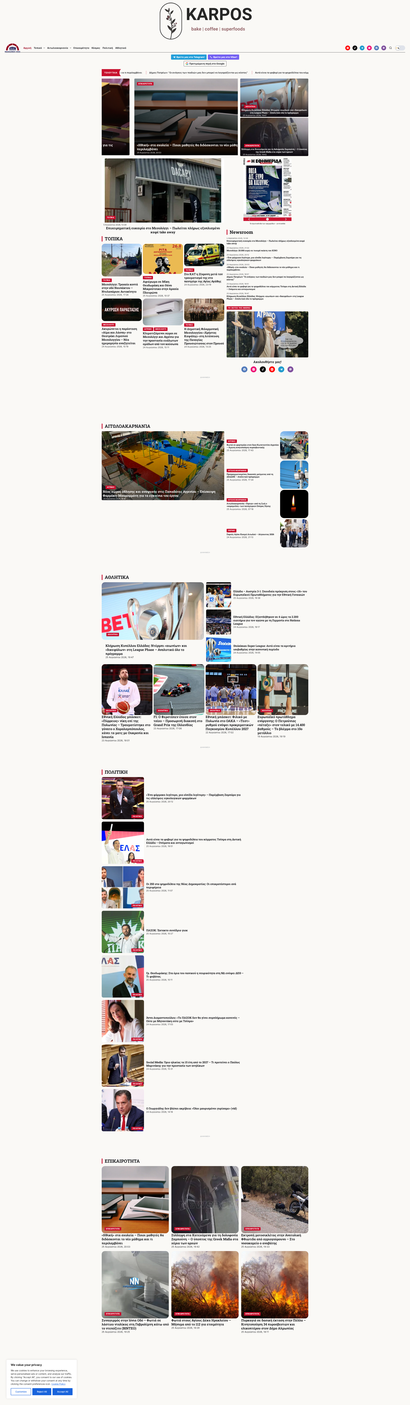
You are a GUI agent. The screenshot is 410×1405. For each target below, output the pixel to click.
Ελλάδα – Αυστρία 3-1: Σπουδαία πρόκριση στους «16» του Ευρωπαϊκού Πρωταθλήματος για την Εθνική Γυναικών (270, 593)
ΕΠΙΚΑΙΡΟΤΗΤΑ (252, 145)
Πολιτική (107, 48)
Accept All (62, 1391)
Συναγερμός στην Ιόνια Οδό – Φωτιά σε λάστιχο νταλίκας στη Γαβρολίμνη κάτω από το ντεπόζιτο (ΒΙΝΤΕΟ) (135, 1324)
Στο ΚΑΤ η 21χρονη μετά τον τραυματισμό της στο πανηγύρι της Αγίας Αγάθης (203, 277)
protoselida (281, 223)
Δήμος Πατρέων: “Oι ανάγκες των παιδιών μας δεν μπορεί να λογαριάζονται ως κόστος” (165, 147)
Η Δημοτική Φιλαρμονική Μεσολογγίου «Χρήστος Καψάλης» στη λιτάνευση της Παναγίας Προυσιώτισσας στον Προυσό (204, 336)
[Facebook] (376, 48)
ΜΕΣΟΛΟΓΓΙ (108, 325)
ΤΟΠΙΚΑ (110, 217)
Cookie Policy (58, 1384)
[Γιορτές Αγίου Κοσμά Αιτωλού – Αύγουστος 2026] (294, 533)
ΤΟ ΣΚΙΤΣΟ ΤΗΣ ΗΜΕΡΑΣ (239, 308)
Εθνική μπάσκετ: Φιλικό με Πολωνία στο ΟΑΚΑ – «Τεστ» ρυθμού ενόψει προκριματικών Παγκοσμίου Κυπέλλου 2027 (229, 723)
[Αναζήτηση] (390, 48)
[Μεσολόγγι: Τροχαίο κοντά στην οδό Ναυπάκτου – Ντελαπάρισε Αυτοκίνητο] (122, 260)
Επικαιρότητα (81, 48)
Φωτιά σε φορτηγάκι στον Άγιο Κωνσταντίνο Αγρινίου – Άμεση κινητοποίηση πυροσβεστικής (253, 446)
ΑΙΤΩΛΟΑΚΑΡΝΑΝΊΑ (127, 426)
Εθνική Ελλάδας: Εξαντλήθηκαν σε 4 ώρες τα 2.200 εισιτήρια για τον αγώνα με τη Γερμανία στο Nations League (266, 620)
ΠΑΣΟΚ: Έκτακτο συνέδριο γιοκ (167, 930)
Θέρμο (231, 530)
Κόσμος (96, 48)
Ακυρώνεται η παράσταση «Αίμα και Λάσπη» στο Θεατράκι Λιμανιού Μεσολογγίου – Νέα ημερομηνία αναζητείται (119, 336)
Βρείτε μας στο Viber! (225, 57)
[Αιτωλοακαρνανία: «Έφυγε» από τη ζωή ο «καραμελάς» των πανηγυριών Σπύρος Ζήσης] (294, 504)
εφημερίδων (270, 223)
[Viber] (383, 48)
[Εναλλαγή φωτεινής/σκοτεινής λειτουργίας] (400, 48)
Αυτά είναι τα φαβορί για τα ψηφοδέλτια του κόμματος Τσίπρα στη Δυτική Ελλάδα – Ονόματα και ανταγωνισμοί (131, 72)
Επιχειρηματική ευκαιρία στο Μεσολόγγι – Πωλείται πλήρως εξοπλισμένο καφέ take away (163, 230)
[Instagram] (369, 48)
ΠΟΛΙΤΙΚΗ (116, 772)
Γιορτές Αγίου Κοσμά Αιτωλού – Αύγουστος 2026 (250, 534)
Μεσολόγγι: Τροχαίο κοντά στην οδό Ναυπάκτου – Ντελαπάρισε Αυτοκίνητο (120, 287)
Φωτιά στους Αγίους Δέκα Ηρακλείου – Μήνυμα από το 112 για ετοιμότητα (201, 1322)
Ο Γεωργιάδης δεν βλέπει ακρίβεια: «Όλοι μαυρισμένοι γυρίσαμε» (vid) (191, 1108)
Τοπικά (38, 48)
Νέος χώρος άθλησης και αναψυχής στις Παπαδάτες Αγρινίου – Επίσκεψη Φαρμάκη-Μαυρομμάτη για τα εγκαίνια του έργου (159, 493)
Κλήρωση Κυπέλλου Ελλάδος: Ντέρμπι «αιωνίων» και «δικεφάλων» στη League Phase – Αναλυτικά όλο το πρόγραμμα (263, 72)
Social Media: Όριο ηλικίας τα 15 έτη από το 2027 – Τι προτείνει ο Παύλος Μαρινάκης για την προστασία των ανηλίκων (193, 1063)
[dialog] (41, 1379)
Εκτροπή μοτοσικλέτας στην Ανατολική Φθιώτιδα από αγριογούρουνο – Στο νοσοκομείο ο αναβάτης (271, 1239)
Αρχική (27, 48)
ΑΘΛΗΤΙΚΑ (250, 106)
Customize (21, 1391)
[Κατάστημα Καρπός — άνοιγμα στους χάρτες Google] (205, 21)
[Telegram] (362, 48)
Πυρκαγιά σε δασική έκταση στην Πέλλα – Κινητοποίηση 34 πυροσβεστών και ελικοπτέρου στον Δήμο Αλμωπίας (273, 1324)
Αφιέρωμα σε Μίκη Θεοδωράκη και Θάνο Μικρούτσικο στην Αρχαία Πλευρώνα (161, 287)
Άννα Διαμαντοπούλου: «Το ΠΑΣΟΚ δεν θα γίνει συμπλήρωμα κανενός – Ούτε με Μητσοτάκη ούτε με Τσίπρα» (193, 1019)
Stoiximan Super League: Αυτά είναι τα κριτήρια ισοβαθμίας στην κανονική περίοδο (264, 647)
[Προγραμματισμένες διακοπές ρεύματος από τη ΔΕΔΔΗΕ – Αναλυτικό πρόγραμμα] (294, 475)
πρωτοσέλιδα (257, 223)
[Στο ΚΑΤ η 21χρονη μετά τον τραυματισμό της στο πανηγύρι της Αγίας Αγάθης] (204, 255)
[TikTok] (355, 48)
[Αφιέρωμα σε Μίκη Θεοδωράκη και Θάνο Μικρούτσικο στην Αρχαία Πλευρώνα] (163, 259)
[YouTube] (347, 48)
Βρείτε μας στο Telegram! (190, 57)
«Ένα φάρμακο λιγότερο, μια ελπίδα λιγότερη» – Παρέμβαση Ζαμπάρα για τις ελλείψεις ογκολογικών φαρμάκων (264, 259)
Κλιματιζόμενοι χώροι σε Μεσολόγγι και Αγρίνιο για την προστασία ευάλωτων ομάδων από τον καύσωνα (161, 338)
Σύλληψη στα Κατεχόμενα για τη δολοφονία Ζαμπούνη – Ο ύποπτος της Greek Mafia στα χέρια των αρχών (274, 150)
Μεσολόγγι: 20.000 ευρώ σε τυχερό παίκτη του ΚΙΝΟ (252, 250)
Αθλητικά (120, 48)
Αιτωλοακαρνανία (57, 48)
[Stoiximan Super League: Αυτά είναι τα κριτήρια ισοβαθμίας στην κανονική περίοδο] (218, 649)
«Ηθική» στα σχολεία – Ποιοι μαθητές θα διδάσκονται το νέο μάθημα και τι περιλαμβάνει (263, 268)
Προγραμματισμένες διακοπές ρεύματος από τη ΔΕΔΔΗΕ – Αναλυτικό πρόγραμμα (250, 475)
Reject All (42, 1391)
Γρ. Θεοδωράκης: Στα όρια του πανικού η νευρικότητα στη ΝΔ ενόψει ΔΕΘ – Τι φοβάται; (194, 974)
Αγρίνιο (148, 329)
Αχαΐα (110, 84)
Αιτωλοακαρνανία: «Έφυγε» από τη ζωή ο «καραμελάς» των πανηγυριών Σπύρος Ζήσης (249, 505)
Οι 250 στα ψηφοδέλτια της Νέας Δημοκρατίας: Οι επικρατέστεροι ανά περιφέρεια (191, 885)
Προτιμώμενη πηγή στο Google (206, 63)
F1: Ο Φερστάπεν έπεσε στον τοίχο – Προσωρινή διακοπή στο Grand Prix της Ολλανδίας (178, 721)
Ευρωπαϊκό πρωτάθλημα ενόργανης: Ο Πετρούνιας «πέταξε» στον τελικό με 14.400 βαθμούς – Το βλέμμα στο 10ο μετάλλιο (281, 725)
